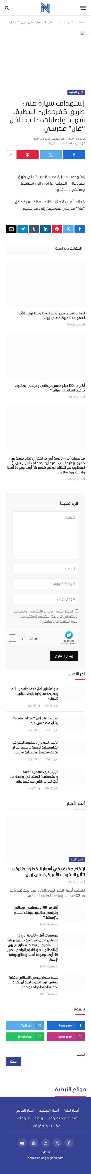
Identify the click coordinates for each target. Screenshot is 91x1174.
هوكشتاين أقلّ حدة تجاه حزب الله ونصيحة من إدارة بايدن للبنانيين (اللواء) (34, 693)
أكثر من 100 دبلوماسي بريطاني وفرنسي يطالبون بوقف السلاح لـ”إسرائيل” (36, 912)
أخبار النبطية (66, 22)
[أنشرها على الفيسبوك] (74, 154)
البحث (81, 1054)
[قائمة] (83, 7)
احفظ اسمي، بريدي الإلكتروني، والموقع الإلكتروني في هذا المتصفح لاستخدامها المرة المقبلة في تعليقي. (46, 616)
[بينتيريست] (28, 154)
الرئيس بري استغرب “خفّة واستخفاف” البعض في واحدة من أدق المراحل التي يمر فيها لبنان (34, 776)
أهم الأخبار (77, 859)
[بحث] (7, 7)
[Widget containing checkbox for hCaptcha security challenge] (41, 638)
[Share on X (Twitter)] (51, 154)
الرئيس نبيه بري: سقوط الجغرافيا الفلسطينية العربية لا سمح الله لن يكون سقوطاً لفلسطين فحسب (35, 747)
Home (81, 22)
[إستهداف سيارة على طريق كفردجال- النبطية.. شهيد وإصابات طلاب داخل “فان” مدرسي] (45, 56)
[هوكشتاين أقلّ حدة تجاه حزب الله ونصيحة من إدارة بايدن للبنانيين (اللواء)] (74, 694)
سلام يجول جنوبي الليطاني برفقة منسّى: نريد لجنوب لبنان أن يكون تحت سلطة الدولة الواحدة (33, 982)
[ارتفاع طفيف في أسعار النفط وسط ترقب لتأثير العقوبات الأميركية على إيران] (45, 283)
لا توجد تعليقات (71, 143)
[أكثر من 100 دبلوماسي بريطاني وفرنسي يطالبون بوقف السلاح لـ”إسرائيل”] (45, 356)
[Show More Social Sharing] (10, 154)
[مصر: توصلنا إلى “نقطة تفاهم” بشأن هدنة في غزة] (74, 723)
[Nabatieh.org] (45, 8)
